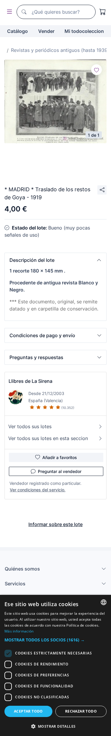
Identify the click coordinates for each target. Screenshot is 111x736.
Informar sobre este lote (55, 524)
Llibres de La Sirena (30, 381)
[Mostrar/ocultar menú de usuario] (8, 12)
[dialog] (55, 665)
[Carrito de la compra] (102, 12)
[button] (55, 260)
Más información (19, 631)
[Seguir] (96, 69)
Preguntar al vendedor (59, 471)
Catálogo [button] (17, 31)
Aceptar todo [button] (28, 711)
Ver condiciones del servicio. (37, 489)
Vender (46, 31)
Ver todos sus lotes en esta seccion (48, 438)
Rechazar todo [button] (81, 711)
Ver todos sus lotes (30, 426)
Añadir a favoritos (59, 457)
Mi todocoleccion (84, 31)
